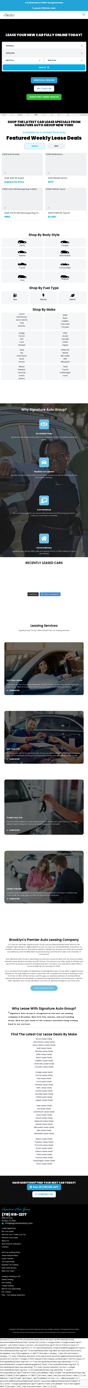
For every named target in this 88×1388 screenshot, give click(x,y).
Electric (43, 299)
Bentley (21, 326)
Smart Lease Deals (44, 1148)
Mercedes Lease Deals (44, 1127)
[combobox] (44, 46)
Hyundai (65, 339)
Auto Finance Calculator (11, 1244)
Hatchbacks (64, 255)
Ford (22, 342)
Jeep (21, 349)
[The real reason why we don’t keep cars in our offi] (11, 572)
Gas (15, 299)
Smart (22, 375)
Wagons (65, 279)
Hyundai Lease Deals (44, 1094)
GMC (65, 333)
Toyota (65, 369)
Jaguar (65, 345)
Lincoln (22, 361)
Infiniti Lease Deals (44, 1097)
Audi (22, 323)
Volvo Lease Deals (44, 1163)
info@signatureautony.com (19, 1223)
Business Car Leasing (10, 1265)
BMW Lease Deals (44, 1054)
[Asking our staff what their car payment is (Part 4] (11, 584)
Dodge (22, 333)
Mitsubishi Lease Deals (44, 1133)
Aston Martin (22, 320)
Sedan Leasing (7, 1279)
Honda (65, 336)
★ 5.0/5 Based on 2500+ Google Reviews (44, 2)
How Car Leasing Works (11, 1252)
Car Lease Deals (8, 1261)
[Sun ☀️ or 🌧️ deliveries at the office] (76, 572)
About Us (5, 1241)
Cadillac (65, 321)
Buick (65, 318)
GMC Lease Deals (44, 1087)
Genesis (21, 345)
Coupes (65, 245)
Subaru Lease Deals (44, 1151)
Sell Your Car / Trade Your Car (14, 1234)
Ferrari (22, 336)
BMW (65, 315)
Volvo (65, 375)
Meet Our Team (8, 1271)
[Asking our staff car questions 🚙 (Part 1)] (55, 572)
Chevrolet (65, 324)
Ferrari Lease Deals (44, 1075)
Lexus (21, 358)
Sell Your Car (13, 748)
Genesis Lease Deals (44, 1084)
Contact (5, 1247)
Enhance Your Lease (10, 1237)
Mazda (65, 352)
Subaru (22, 378)
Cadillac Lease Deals (44, 1060)
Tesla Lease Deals (44, 1154)
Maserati (65, 349)
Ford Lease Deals (44, 1081)
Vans (22, 280)
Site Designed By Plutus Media (70, 1329)
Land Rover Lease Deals (44, 1111)
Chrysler (65, 327)
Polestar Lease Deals (44, 1142)
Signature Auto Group (40, 1329)
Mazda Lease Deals (44, 1124)
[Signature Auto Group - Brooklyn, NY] (9, 15)
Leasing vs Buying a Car (11, 1276)
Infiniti (65, 342)
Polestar (21, 369)
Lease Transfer (14, 888)
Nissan (22, 366)
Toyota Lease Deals (44, 1157)
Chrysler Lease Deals (44, 1066)
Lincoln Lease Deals (44, 1118)
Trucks (22, 267)
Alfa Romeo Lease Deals (44, 1042)
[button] (44, 1018)
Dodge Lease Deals (44, 1072)
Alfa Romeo (21, 317)
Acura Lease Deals (44, 1039)
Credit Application (9, 1228)
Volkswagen (65, 372)
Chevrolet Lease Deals (44, 1063)
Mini (65, 358)
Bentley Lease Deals (44, 1051)
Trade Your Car (15, 817)
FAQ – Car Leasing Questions (13, 1295)
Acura (21, 314)
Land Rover (22, 355)
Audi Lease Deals (44, 1048)
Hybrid (72, 299)
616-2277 (14, 1214)
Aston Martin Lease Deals (44, 1045)
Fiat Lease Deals (44, 1078)
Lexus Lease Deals (44, 1115)
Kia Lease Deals (44, 1108)
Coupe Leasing (8, 1286)
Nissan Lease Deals (44, 1139)
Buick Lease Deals (44, 1057)
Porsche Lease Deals (44, 1145)
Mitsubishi (65, 361)
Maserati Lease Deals (44, 1121)
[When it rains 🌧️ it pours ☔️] (33, 572)
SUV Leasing (6, 1282)
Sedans (22, 255)
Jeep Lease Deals (44, 1105)
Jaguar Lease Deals (44, 1100)
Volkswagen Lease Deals (44, 1160)
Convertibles (65, 267)
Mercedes (65, 355)
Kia (21, 352)
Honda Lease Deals (44, 1091)
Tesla (65, 366)
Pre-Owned (6, 1292)
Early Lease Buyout (9, 1268)
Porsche (21, 372)
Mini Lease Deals (44, 1130)
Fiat (21, 339)
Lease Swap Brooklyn (10, 1255)
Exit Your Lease (14, 680)
